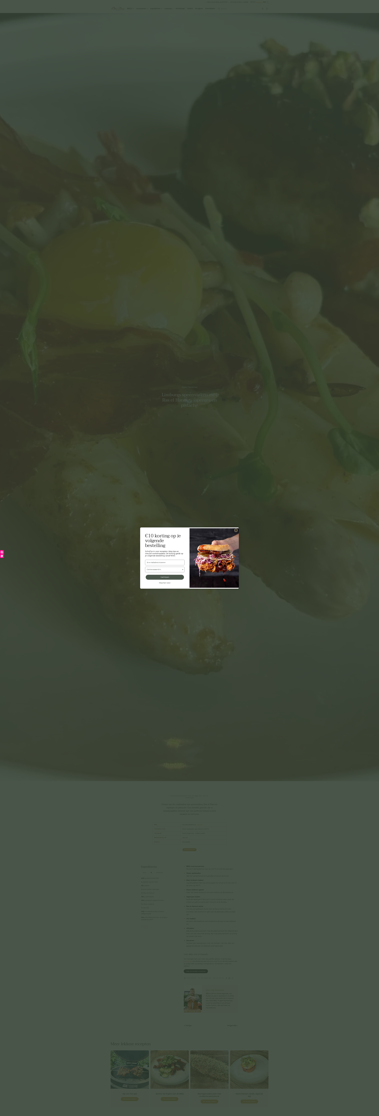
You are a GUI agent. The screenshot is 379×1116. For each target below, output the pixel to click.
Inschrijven (165, 577)
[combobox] (164, 569)
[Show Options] (183, 569)
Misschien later (165, 583)
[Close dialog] (236, 530)
